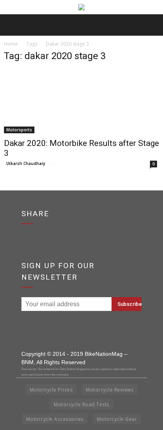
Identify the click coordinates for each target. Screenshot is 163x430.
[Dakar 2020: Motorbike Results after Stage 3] (81, 101)
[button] (152, 25)
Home (11, 43)
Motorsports (19, 129)
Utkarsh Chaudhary (25, 163)
